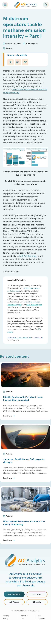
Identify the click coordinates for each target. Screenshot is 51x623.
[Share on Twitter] (10, 62)
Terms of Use (24, 617)
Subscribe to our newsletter (19, 337)
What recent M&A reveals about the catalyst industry (24, 523)
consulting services (32, 302)
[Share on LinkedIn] (18, 62)
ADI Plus (37, 594)
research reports (14, 304)
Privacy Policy (6, 617)
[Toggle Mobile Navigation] (5, 5)
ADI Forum (14, 602)
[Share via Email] (25, 62)
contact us (38, 337)
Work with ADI (14, 594)
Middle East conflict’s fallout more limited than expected (23, 399)
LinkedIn (37, 602)
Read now (7, 416)
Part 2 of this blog (27, 256)
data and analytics (34, 304)
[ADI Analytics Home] (25, 5)
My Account (41, 617)
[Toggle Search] (46, 5)
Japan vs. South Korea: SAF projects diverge (24, 461)
